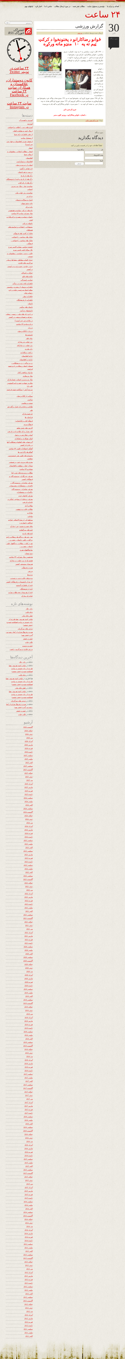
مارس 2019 (28, 1021)
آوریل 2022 (29, 893)
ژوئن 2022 (29, 886)
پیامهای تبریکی (27, 223)
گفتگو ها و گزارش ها (25, 452)
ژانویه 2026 (29, 752)
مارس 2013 (28, 1276)
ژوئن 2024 (29, 819)
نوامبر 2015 (29, 1162)
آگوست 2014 (28, 1216)
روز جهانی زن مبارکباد (25, 345)
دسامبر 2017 (28, 1074)
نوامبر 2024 (29, 801)
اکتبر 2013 (29, 1251)
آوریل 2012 (29, 1315)
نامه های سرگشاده (26, 530)
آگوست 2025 (28, 769)
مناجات (30, 516)
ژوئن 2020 (29, 968)
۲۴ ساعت (102, 14)
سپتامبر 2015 (28, 1170)
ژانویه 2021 (29, 943)
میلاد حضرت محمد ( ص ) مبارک (21, 526)
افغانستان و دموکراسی (24, 161)
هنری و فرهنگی (27, 567)
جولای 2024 (28, 815)
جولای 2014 (28, 1219)
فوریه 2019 (29, 1024)
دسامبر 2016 (28, 1116)
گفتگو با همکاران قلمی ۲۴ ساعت (21, 448)
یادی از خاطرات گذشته (24, 585)
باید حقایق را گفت (26, 168)
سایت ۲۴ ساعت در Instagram (19, 104)
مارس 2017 (28, 1106)
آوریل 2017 (29, 1102)
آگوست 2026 (28, 727)
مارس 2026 (28, 745)
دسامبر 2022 (28, 865)
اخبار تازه (38, 6)
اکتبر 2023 (29, 847)
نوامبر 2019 (29, 992)
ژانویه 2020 (29, 985)
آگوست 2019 (28, 1003)
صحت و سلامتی (27, 403)
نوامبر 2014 (29, 1205)
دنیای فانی (29, 612)
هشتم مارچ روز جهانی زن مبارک (21, 560)
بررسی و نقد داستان (25, 172)
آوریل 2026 (29, 741)
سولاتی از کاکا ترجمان (25, 396)
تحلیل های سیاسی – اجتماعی (22, 237)
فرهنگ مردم (28, 424)
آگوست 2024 (28, 812)
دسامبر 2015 (28, 1159)
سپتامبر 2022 (28, 876)
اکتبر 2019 (29, 996)
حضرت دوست (27, 646)
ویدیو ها (30, 575)
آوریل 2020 (29, 975)
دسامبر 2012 (28, 1286)
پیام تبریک (29, 207)
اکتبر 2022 (29, 872)
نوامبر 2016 (29, 1120)
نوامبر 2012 (29, 1290)
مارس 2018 (28, 1063)
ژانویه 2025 (29, 794)
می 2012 (29, 1311)
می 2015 (29, 1184)
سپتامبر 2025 (28, 766)
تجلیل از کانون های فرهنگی (23, 233)
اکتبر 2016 (29, 1123)
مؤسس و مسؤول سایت (96, 6)
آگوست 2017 (28, 1088)
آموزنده (30, 124)
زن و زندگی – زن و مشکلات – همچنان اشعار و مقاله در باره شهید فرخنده (20, 366)
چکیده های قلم (27, 276)
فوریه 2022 (29, 900)
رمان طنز (29, 338)
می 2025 (29, 780)
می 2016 (29, 1141)
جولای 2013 (28, 1262)
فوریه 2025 (29, 791)
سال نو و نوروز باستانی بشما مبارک (20, 379)
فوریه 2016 (29, 1152)
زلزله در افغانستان (26, 359)
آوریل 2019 (29, 1017)
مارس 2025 (28, 787)
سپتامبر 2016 (28, 1127)
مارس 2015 (28, 1191)
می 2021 (29, 929)
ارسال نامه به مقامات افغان (23, 131)
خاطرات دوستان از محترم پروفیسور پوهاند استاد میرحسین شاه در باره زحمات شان (20, 290)
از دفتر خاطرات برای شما (23, 134)
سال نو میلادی (28, 376)
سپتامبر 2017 (28, 1085)
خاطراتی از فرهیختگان (24, 300)
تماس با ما (48, 6)
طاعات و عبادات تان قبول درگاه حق (20, 407)
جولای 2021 (28, 922)
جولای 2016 (28, 1134)
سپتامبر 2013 (28, 1255)
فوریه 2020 (29, 982)
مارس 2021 (28, 936)
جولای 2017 (28, 1092)
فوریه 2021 (29, 939)
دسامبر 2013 (28, 1244)
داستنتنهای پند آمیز (26, 310)
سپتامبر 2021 (28, 915)
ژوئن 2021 (29, 925)
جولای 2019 (28, 1007)
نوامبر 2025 (29, 759)
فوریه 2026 (29, 748)
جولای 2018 (28, 1049)
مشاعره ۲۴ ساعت (26, 469)
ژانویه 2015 (29, 1198)
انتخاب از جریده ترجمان (24, 165)
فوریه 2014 (29, 1237)
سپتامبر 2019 (28, 1000)
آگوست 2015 (28, 1173)
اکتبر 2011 (29, 1336)
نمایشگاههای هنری (26, 550)
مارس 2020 (28, 978)
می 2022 (29, 890)
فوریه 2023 (29, 858)
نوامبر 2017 (29, 1077)
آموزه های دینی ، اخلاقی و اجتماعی (20, 127)
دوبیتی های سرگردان (25, 628)
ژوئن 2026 (29, 734)
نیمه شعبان (29, 553)
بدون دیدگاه (114, 38)
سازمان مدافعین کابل (25, 372)
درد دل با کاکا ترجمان (25, 331)
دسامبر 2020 (28, 946)
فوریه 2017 (29, 1109)
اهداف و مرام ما (113, 6)
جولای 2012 (28, 1304)
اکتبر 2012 (29, 1293)
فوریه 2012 (29, 1322)
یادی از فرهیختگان (26, 589)
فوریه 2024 (29, 833)
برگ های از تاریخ (27, 175)
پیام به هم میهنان (27, 203)
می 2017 (29, 1099)
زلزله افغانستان (27, 356)
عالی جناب (29, 642)
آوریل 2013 (29, 1272)
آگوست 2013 (28, 1258)
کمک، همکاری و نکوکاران (24, 438)
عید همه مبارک (27, 414)
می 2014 (29, 1226)
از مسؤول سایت (27, 138)
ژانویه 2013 (29, 1283)
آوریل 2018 (29, 1060)
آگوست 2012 (28, 1301)
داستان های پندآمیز (26, 307)
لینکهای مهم (29, 6)
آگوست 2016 (28, 1131)
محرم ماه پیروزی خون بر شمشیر (21, 462)
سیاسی (30, 399)
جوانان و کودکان (27, 273)
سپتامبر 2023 (28, 851)
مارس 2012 (28, 1318)
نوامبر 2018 (29, 1035)
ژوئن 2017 (29, 1095)
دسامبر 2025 (28, 755)
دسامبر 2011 (28, 1329)
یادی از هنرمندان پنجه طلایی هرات (20, 592)
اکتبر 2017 (29, 1081)
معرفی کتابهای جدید (25, 496)
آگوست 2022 (28, 879)
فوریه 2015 (29, 1194)
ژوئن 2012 (29, 1308)
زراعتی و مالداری (26, 352)
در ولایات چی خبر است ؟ (24, 320)
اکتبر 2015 (29, 1166)
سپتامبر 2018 (28, 1042)
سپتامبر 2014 (28, 1212)
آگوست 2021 (28, 918)
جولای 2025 (28, 773)
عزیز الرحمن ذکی (91, 120)
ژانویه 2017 (29, 1113)
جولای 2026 (28, 730)
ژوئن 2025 (29, 776)
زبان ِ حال (29, 608)
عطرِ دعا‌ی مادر (27, 616)
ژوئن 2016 (29, 1138)
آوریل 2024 (29, 826)
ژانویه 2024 (29, 837)
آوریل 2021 (29, 932)
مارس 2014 (28, 1233)
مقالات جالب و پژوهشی (24, 509)
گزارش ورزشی (89, 26)
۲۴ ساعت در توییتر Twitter (19, 69)
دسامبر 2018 (28, 1031)
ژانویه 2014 (29, 1240)
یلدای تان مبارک (27, 596)
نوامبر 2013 (29, 1247)
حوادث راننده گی (27, 280)
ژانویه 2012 (29, 1325)
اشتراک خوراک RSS (16, 31)
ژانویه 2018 (29, 1070)
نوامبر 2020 (29, 950)
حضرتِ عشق (28, 638)
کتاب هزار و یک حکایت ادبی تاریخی (20, 431)
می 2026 (29, 738)
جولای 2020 (28, 964)
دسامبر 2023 (28, 840)
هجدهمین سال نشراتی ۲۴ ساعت (21, 557)
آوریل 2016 (29, 1145)
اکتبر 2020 (29, 954)
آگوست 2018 (28, 1046)
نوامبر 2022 (29, 869)
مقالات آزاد (29, 506)
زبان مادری (29, 349)
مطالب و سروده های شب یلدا (22, 473)
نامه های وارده (27, 533)
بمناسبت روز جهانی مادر (24, 193)
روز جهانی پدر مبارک (25, 342)
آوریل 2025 (29, 784)
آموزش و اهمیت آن (26, 120)
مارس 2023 (28, 854)
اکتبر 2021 (29, 911)
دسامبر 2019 (28, 989)
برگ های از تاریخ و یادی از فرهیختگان (19, 179)
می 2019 (29, 1014)
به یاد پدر (29, 196)
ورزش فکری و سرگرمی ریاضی (21, 649)
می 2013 (29, 1269)
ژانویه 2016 (29, 1155)
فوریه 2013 (29, 1279)
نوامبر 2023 (29, 844)
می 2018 (29, 1056)
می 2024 (29, 823)
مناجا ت (30, 513)
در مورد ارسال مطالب (62, 6)
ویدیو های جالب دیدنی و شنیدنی (21, 578)
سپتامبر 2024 (28, 808)
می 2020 (29, 971)
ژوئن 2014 (29, 1223)
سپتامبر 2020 (28, 957)
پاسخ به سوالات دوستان (24, 200)
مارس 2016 (28, 1148)
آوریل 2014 (29, 1230)
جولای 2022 (28, 883)
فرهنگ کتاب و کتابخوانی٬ (24, 421)
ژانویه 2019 (29, 1028)
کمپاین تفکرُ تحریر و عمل (24, 435)
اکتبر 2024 (29, 805)
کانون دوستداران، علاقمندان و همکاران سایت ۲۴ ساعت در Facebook (19, 87)
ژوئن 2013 (29, 1265)
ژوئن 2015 (29, 1180)
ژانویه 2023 (29, 861)
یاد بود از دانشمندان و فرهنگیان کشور (19, 582)
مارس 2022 (28, 897)
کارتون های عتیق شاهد (25, 428)
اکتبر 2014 (29, 1208)
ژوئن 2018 (29, 1053)
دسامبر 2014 (28, 1201)
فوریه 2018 (29, 1067)
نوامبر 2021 (29, 907)
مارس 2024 (28, 830)
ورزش (80, 33)
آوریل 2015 (29, 1187)
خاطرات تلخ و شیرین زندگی (22, 283)
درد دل (30, 328)
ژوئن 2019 (29, 1010)
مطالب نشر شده (79, 6)
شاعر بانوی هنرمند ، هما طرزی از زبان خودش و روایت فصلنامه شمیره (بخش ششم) (20, 622)
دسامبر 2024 (28, 798)
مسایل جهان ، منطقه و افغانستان (21, 465)
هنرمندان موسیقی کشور (24, 564)
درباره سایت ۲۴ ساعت (24, 324)
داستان (30, 303)
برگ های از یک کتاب (25, 183)
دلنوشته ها (29, 335)
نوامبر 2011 (29, 1332)
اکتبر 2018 (29, 1039)
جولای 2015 (28, 1177)
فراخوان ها (29, 417)
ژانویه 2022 (29, 904)
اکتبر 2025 (29, 762)
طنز (31, 410)
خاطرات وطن (28, 296)
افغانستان (29, 158)
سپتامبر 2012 (28, 1297)
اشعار (30, 148)
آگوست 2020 (28, 961)
